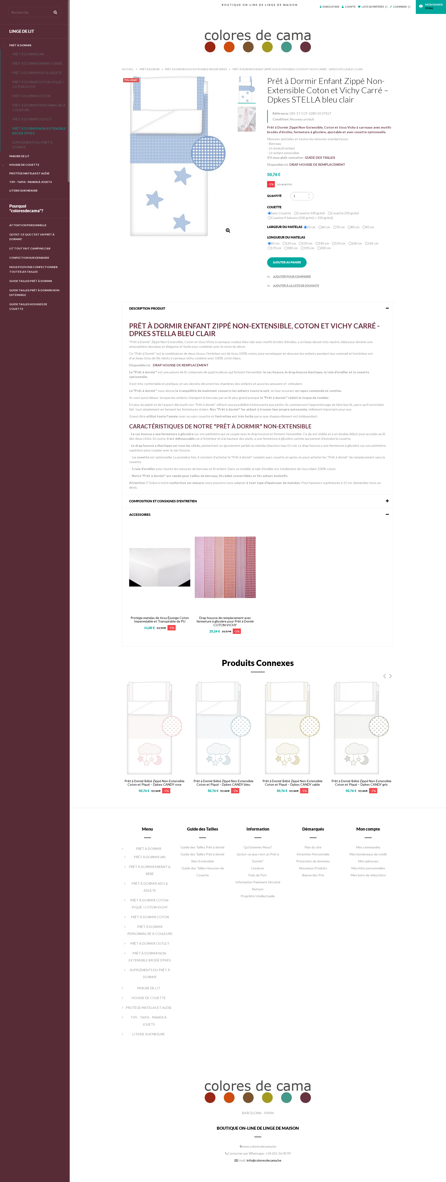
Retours (258, 889)
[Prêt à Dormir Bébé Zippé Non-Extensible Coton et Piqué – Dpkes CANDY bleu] (223, 727)
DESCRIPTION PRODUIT (147, 308)
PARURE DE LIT (19, 156)
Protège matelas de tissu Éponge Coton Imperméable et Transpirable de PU (160, 619)
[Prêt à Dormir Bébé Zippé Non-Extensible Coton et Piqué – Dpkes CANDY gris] (361, 727)
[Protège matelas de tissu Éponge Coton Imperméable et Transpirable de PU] (159, 567)
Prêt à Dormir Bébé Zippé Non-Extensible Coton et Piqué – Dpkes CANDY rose (154, 782)
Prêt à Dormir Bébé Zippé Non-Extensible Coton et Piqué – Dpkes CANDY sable (292, 782)
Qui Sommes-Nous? (257, 847)
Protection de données (313, 861)
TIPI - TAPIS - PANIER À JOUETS (30, 182)
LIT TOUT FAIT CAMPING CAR (29, 248)
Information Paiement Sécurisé (257, 882)
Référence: (280, 113)
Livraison (257, 868)
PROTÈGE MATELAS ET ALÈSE (29, 173)
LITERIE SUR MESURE (23, 190)
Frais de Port (258, 875)
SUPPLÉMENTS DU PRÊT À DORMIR (32, 144)
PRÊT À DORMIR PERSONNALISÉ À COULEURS (39, 107)
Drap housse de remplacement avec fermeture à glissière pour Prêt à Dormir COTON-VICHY (225, 621)
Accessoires (140, 515)
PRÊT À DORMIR (20, 45)
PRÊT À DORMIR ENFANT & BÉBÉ (37, 63)
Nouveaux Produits (313, 868)
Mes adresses (368, 861)
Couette (274, 207)
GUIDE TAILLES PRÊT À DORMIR (30, 281)
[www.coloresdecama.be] (258, 40)
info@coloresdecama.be (264, 1160)
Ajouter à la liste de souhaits (293, 285)
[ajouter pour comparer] (137, 763)
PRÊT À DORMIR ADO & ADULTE (37, 73)
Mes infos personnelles (368, 868)
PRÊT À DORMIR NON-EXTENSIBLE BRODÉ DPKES (39, 130)
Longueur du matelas (286, 237)
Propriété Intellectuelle (258, 896)
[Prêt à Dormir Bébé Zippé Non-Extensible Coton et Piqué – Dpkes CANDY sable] (292, 727)
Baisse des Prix (313, 875)
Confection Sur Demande (29, 257)
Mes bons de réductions (368, 875)
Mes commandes (368, 847)
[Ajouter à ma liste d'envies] (137, 600)
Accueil (127, 69)
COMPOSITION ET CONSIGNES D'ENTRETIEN (163, 501)
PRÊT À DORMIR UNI (28, 54)
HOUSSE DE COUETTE (24, 164)
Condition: (280, 119)
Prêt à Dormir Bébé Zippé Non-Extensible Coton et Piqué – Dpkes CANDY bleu (223, 782)
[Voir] (149, 600)
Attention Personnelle (27, 225)
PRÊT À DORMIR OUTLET (32, 119)
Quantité (274, 195)
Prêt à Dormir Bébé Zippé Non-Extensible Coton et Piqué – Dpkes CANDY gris (361, 782)
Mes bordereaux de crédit (368, 854)
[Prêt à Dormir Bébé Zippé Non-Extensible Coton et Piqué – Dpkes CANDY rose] (154, 727)
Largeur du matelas (285, 227)
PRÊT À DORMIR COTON (31, 96)
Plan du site (313, 847)
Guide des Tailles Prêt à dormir (202, 847)
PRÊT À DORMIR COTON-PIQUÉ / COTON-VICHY (38, 84)
